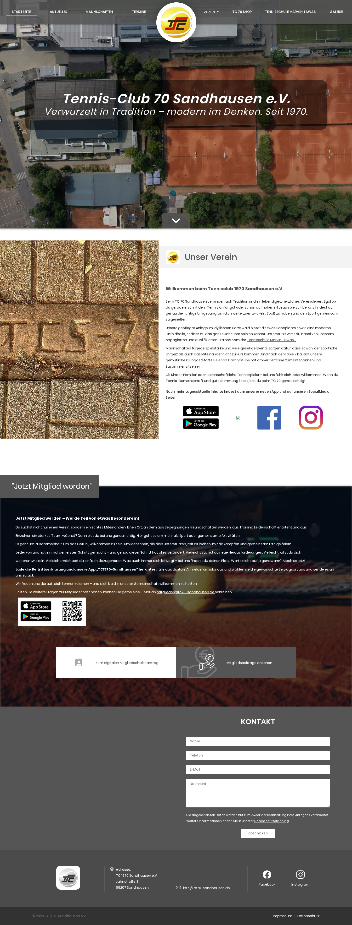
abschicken (258, 833)
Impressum (282, 916)
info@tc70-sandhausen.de (206, 888)
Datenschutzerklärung (271, 821)
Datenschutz (308, 916)
